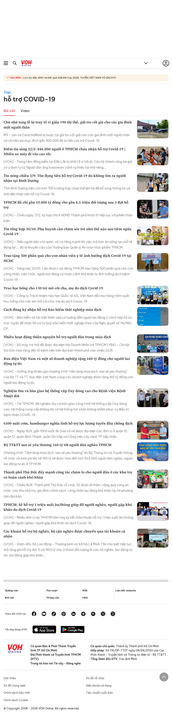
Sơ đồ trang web (15, 685)
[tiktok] (54, 614)
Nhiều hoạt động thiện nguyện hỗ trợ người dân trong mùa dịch (57, 336)
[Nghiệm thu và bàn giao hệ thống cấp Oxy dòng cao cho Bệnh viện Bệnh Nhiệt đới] (152, 397)
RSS (84, 590)
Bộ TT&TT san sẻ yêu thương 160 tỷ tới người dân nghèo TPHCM (58, 444)
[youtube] (44, 614)
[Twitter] (103, 614)
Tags (7, 92)
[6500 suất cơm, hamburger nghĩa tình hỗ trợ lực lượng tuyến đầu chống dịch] (152, 430)
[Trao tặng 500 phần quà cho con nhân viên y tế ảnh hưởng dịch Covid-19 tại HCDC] (152, 262)
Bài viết (9, 111)
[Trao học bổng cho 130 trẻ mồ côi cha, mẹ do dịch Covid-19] (152, 295)
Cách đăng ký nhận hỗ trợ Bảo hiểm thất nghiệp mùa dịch (52, 309)
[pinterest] (64, 614)
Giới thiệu (10, 678)
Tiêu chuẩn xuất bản (99, 692)
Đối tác (9, 597)
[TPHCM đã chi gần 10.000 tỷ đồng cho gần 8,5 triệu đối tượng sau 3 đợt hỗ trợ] (152, 209)
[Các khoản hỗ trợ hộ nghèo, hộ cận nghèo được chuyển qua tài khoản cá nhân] (152, 538)
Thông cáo (52, 597)
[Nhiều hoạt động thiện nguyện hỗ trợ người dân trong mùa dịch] (152, 343)
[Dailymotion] (113, 614)
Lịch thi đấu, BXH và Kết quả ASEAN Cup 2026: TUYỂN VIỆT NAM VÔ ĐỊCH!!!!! (69, 77)
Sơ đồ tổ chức (95, 678)
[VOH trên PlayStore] (72, 630)
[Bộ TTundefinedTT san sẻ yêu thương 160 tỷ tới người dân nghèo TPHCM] (152, 451)
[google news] (83, 614)
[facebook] (34, 614)
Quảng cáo (11, 590)
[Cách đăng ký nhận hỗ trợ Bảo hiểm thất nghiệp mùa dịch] (152, 316)
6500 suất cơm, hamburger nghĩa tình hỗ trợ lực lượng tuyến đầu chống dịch (68, 423)
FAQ (85, 597)
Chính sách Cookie (16, 700)
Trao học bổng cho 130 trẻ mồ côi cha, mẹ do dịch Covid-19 (53, 288)
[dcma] (93, 614)
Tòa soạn (51, 590)
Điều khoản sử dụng (99, 685)
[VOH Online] (26, 64)
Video (25, 111)
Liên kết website (125, 590)
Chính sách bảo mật (17, 692)
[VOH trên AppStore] (44, 630)
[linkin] (73, 614)
